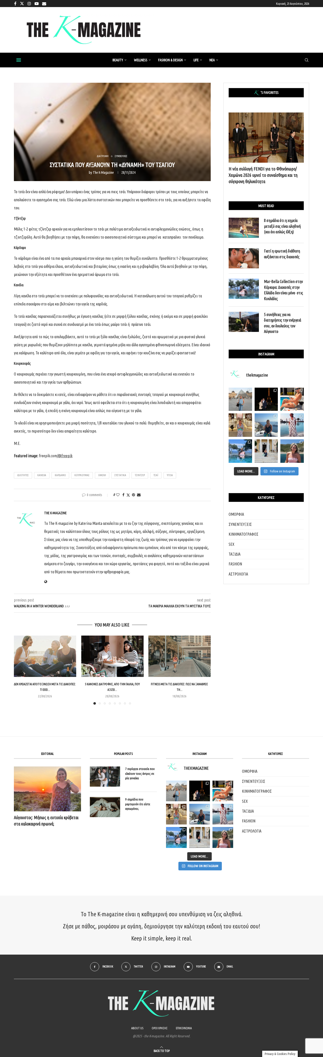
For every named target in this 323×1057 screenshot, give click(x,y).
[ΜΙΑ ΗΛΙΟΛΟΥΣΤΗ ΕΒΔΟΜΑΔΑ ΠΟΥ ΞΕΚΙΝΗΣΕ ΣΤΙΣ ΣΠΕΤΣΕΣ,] (199, 837)
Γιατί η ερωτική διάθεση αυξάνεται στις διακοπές (282, 254)
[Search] (306, 60)
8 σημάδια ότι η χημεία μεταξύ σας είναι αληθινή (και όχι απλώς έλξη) (282, 226)
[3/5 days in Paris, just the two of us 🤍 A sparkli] (266, 399)
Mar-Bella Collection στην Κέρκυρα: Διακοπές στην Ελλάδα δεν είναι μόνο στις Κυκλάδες (283, 290)
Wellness (140, 60)
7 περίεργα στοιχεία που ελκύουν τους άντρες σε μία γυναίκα (140, 773)
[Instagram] (29, 3)
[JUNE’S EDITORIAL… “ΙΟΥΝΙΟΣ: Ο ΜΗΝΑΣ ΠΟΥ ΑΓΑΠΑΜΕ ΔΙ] (222, 837)
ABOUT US (137, 1028)
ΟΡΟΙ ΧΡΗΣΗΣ (160, 1028)
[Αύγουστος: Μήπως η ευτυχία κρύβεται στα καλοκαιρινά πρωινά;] (47, 788)
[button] (20, 670)
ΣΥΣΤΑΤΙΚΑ (120, 475)
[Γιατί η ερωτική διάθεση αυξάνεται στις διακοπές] (244, 258)
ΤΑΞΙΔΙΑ (234, 554)
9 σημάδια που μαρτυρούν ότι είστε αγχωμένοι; (137, 803)
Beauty (118, 60)
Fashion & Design (170, 60)
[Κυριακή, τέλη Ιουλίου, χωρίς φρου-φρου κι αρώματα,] (292, 399)
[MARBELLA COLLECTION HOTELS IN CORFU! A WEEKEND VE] (176, 837)
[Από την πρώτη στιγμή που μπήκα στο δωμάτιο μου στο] (292, 425)
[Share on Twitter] (128, 495)
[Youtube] (36, 3)
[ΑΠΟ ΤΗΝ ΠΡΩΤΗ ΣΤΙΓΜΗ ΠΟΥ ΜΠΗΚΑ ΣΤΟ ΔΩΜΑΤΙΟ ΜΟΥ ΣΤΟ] (222, 814)
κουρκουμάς (82, 475)
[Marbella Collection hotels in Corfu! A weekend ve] (240, 451)
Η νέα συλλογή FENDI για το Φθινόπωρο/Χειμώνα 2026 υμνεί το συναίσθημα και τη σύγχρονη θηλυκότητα (263, 175)
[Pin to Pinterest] (133, 495)
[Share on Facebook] (123, 495)
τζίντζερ (140, 475)
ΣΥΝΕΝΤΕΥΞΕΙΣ (240, 524)
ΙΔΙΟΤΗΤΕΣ (23, 475)
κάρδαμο (60, 475)
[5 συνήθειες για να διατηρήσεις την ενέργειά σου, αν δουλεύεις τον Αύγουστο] (244, 322)
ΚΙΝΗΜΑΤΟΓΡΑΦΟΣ (243, 534)
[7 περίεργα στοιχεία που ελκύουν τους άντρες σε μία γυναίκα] (105, 776)
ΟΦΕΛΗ (102, 475)
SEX (231, 544)
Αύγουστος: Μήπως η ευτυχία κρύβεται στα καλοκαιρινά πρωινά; (46, 820)
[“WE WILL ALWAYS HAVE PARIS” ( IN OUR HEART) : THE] (176, 791)
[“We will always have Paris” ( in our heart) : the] (240, 399)
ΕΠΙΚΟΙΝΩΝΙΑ (184, 1028)
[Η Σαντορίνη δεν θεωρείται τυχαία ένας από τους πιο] (266, 425)
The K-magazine (103, 172)
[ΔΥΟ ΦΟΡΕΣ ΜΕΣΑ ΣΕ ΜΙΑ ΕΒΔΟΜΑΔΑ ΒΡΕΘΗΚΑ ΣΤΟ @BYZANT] (176, 814)
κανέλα (41, 475)
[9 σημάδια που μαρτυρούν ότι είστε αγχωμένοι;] (105, 807)
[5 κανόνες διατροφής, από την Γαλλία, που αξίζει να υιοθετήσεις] (112, 656)
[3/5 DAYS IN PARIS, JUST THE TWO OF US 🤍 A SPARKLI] (199, 791)
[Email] (44, 3)
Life (196, 60)
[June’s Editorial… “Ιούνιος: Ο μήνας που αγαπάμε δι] (292, 451)
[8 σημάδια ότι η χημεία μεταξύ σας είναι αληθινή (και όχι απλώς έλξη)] (244, 228)
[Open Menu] (18, 60)
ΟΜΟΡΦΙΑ (236, 514)
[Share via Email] (139, 495)
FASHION (235, 564)
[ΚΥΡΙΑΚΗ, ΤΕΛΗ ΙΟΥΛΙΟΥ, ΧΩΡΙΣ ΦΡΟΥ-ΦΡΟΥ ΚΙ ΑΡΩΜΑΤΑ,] (222, 791)
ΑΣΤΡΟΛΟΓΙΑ (238, 574)
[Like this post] (118, 495)
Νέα (212, 60)
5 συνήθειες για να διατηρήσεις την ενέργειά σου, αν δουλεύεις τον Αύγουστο (282, 323)
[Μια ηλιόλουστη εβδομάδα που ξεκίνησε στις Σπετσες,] (266, 451)
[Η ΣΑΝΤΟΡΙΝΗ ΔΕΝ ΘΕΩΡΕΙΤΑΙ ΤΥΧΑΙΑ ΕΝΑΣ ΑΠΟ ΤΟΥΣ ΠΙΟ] (199, 814)
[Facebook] (15, 3)
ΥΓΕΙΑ (170, 475)
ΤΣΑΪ (155, 475)
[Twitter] (22, 3)
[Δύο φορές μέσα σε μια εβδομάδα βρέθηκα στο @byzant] (240, 425)
